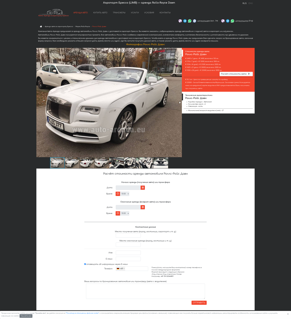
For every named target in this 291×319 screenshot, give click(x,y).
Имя (110, 253)
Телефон (108, 269)
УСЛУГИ (135, 13)
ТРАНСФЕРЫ (119, 13)
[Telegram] (185, 21)
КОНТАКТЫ (165, 13)
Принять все (26, 316)
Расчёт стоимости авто (234, 74)
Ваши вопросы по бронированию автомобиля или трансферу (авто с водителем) (125, 281)
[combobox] (120, 269)
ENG (250, 3)
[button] (180, 102)
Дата (109, 188)
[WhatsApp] (190, 21)
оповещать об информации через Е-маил (107, 264)
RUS (245, 3)
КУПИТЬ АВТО (100, 13)
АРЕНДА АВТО (80, 13)
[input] (128, 188)
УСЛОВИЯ (149, 13)
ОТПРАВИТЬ (199, 303)
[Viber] (180, 21)
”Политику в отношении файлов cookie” (82, 313)
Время (109, 194)
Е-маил (109, 259)
